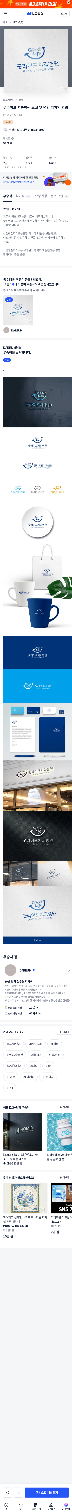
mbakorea (37, 129)
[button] (47, 1493)
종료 (5, 22)
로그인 (64, 13)
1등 (9, 299)
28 (28, 196)
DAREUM (16, 330)
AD (69, 2)
